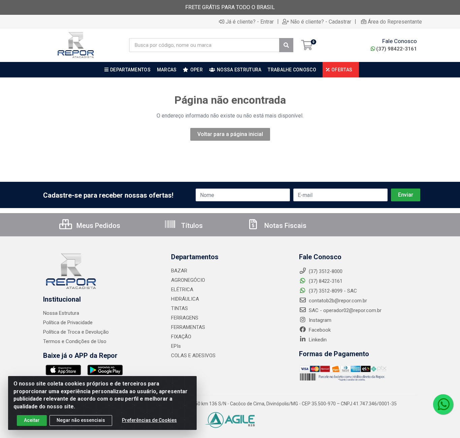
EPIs (176, 346)
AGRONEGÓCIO (188, 280)
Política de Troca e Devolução (76, 332)
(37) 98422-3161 (396, 49)
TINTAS (179, 308)
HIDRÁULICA (185, 299)
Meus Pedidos (97, 226)
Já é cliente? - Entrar (250, 21)
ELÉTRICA (182, 290)
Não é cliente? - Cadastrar (320, 21)
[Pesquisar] (286, 45)
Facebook (319, 330)
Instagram (319, 320)
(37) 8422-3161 (324, 281)
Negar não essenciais (81, 420)
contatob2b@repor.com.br (337, 301)
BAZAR (179, 271)
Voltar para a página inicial (230, 134)
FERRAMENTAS (188, 327)
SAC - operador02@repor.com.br (344, 310)
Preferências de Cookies (149, 420)
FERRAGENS (184, 318)
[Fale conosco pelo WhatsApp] (443, 404)
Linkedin (317, 340)
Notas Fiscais (284, 226)
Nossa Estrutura (61, 313)
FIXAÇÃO (181, 337)
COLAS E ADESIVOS (193, 355)
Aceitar (32, 420)
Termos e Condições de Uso (74, 341)
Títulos (191, 226)
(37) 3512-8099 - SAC (332, 291)
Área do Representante (395, 21)
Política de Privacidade (68, 322)
